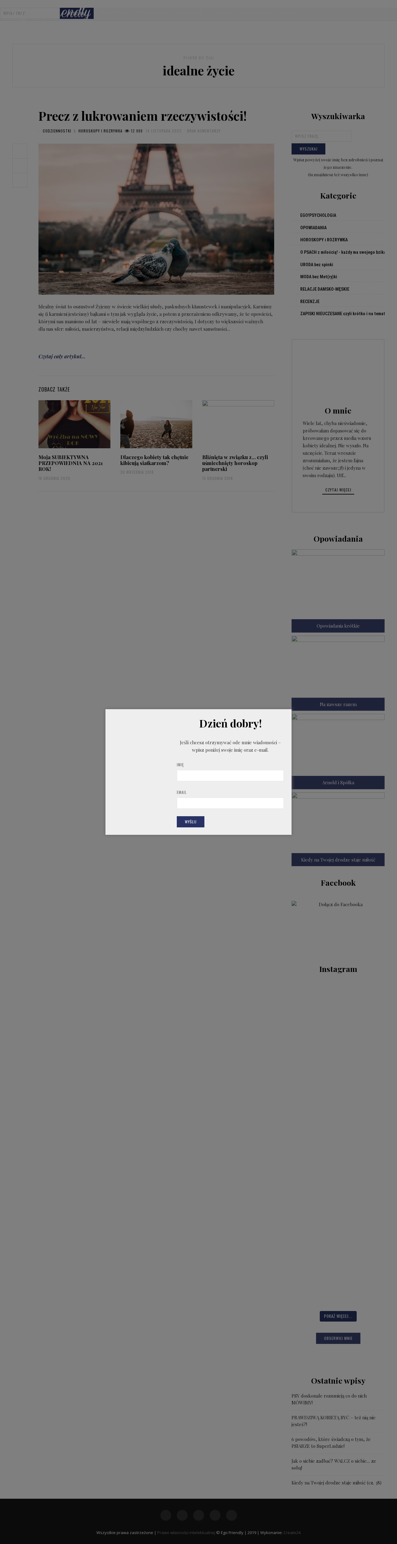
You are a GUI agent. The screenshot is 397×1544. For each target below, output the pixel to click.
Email (182, 792)
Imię (180, 764)
